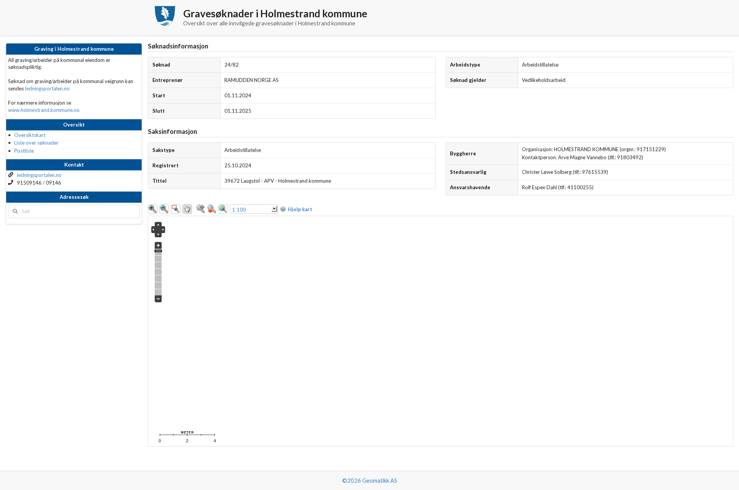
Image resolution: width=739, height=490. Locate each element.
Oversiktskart (29, 135)
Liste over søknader (36, 143)
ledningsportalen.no (47, 88)
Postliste (24, 151)
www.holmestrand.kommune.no (44, 110)
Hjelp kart (300, 209)
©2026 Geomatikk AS (369, 480)
